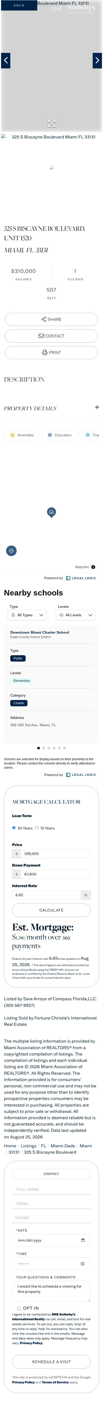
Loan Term (22, 815)
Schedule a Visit (51, 1174)
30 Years (24, 828)
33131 (14, 1152)
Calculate (51, 910)
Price (17, 844)
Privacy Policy (31, 1343)
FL (43, 1146)
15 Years (47, 828)
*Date (21, 1231)
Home (10, 1146)
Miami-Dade (63, 1146)
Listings (29, 1146)
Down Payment (26, 865)
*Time (21, 1254)
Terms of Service (55, 1382)
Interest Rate (24, 885)
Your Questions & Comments (46, 1277)
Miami (86, 1146)
